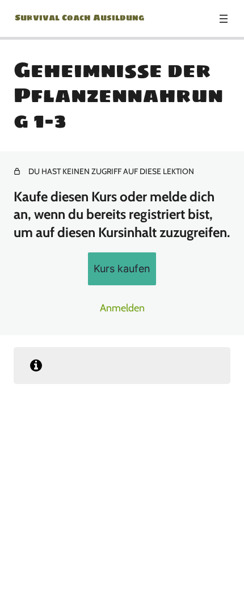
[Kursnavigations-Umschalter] (223, 19)
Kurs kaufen (122, 269)
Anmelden (122, 308)
